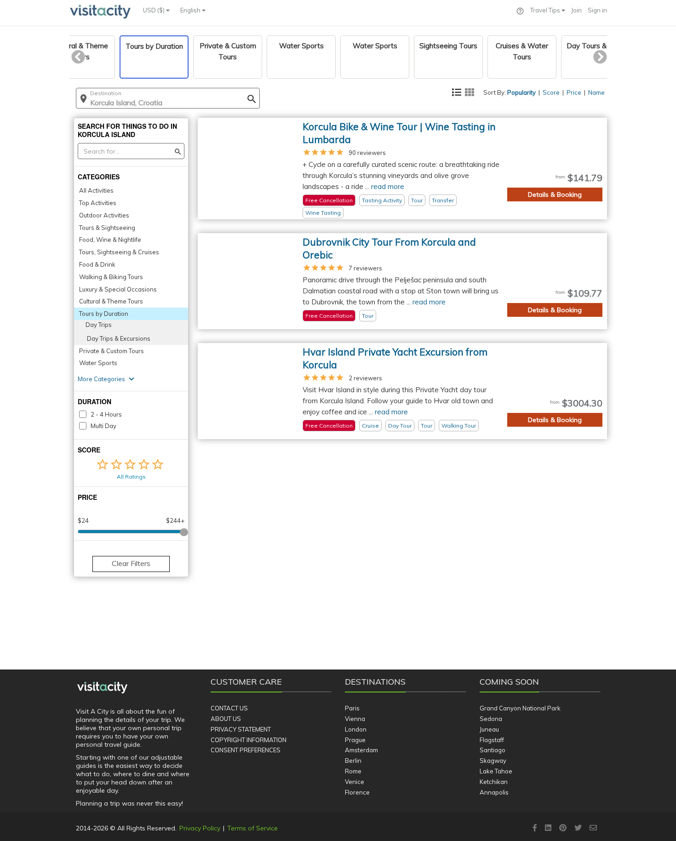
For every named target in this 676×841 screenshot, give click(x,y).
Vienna (355, 718)
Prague (355, 740)
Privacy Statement (241, 729)
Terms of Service (252, 828)
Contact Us (229, 708)
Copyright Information (248, 740)
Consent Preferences (246, 750)
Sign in (597, 10)
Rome (353, 771)
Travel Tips (545, 10)
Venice (354, 781)
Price (574, 92)
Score (551, 92)
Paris (352, 708)
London (356, 729)
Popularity (521, 92)
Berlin (353, 760)
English (191, 10)
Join (576, 10)
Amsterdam (361, 750)
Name (596, 92)
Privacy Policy (199, 828)
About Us (226, 718)
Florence (357, 792)
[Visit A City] (102, 688)
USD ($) (154, 10)
